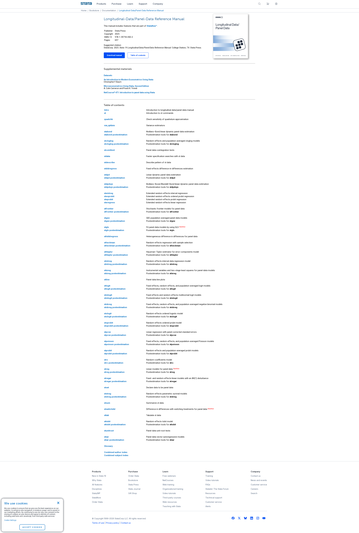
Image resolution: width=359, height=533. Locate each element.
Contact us (126, 523)
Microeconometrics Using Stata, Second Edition (126, 86)
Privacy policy (112, 523)
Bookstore (94, 10)
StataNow (182, 227)
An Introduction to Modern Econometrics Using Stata (128, 79)
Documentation (109, 10)
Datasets (108, 75)
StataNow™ (152, 26)
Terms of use (98, 523)
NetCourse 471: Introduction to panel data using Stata (129, 92)
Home (84, 10)
